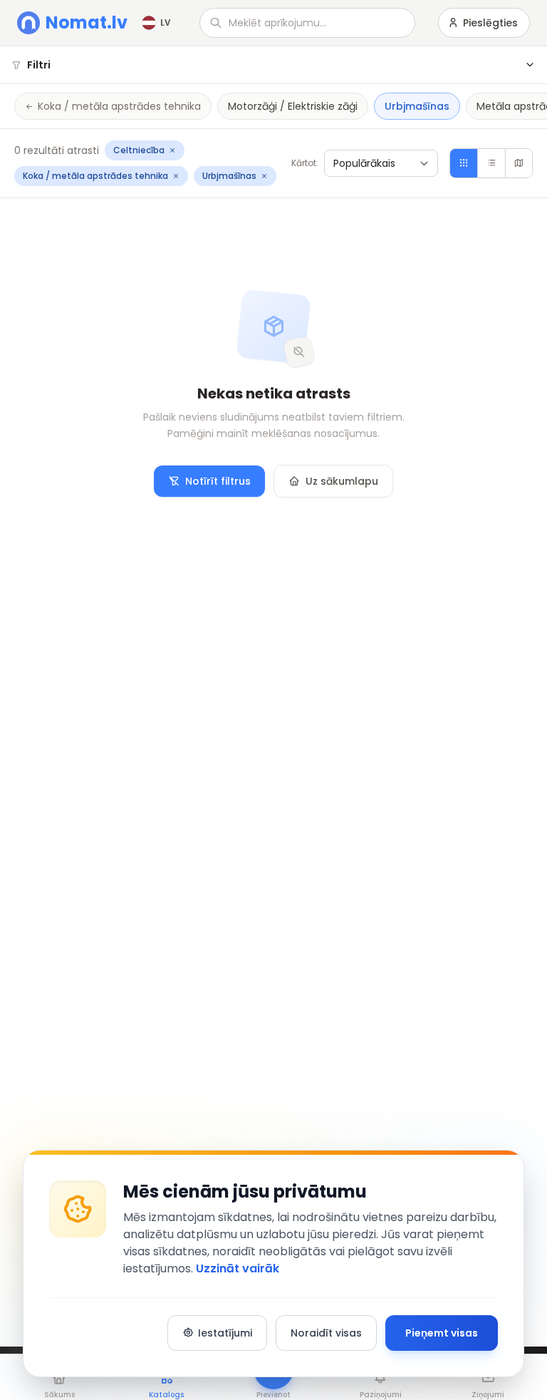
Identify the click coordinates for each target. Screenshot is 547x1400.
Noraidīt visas (326, 1333)
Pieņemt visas (441, 1333)
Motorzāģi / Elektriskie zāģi (293, 106)
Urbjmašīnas (417, 106)
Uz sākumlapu (342, 481)
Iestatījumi (225, 1333)
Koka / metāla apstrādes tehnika (119, 106)
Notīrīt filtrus (218, 481)
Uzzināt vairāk (237, 1268)
